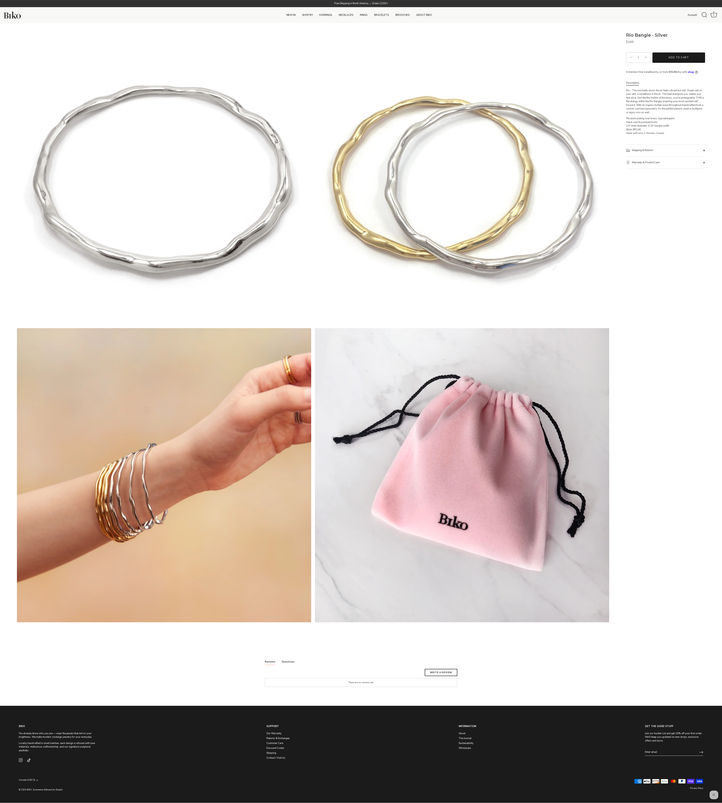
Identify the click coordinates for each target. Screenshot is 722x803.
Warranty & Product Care (645, 162)
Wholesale (465, 748)
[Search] (704, 15)
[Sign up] (701, 752)
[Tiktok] (29, 760)
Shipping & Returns (642, 150)
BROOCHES (402, 15)
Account (692, 15)
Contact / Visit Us (275, 758)
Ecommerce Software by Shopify (48, 789)
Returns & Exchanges (278, 738)
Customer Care (274, 743)
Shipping (271, 753)
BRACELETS (381, 15)
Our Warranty (273, 733)
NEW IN (291, 15)
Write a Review (441, 672)
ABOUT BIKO (424, 15)
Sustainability (466, 743)
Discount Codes (275, 748)
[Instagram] (21, 760)
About (462, 733)
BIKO (29, 789)
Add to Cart (678, 57)
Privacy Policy (696, 788)
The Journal (465, 738)
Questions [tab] (288, 661)
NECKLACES (346, 15)
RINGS (363, 15)
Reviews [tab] (270, 661)
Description (632, 83)
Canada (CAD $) (27, 780)
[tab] (634, 83)
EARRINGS (325, 15)
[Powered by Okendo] (282, 674)
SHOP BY (307, 15)
